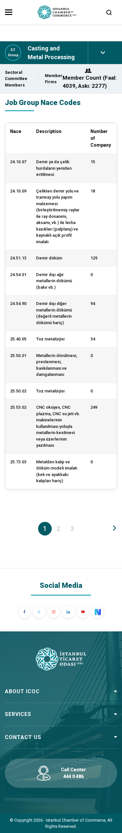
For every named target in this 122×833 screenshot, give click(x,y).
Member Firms (53, 79)
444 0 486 (73, 776)
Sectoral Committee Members (16, 78)
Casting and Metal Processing (51, 52)
